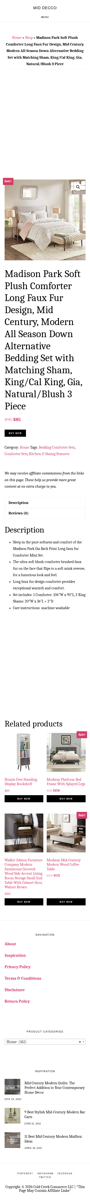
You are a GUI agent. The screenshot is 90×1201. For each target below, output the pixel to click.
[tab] (45, 502)
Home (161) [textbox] (43, 1041)
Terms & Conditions (23, 978)
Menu (45, 17)
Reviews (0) (18, 513)
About (10, 944)
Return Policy (17, 1001)
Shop (29, 37)
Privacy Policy (18, 966)
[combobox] (45, 1042)
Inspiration (15, 955)
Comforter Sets (16, 454)
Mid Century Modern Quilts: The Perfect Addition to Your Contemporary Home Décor (54, 1088)
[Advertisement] (45, 127)
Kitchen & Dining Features (49, 454)
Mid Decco (45, 7)
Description (18, 503)
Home (17, 37)
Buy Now (15, 433)
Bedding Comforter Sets (57, 447)
